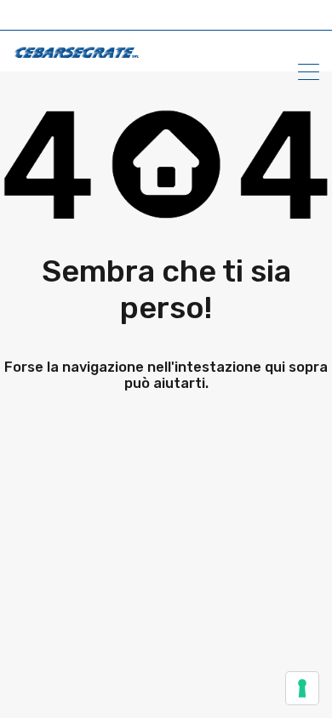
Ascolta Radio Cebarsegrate (167, 17)
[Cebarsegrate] (76, 51)
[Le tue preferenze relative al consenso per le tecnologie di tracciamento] (302, 688)
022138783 (111, 17)
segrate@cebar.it (139, 17)
